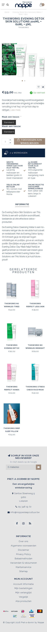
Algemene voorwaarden (23, 545)
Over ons (23, 541)
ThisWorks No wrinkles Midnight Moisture (35, 348)
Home (7, 12)
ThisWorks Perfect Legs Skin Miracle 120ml (35, 307)
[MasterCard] (40, 611)
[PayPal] (23, 616)
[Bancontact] (15, 616)
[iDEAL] (23, 611)
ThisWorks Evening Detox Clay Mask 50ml (12, 348)
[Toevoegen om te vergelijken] (43, 87)
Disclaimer (23, 550)
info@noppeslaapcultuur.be (25, 512)
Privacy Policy (23, 554)
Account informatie (23, 584)
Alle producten (23, 601)
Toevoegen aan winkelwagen (31, 141)
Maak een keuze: (11, 117)
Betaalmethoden (23, 558)
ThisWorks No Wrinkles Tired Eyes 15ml (11, 307)
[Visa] (32, 616)
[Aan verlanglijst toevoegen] (38, 87)
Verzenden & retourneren (23, 563)
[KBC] (31, 611)
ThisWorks (23, 27)
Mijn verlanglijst (23, 592)
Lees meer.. (15, 110)
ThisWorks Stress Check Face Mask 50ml (35, 390)
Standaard (9, 122)
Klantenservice (23, 567)
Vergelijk (23, 597)
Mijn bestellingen (23, 588)
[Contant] (14, 611)
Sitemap (23, 571)
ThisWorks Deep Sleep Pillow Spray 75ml (12, 431)
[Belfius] (6, 611)
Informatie (22, 204)
